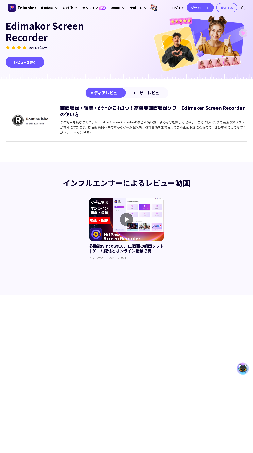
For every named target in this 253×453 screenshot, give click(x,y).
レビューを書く (25, 62)
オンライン (90, 7)
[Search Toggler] (242, 7)
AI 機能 (68, 7)
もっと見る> (82, 132)
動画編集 (47, 7)
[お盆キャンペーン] (153, 7)
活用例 (115, 7)
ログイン (178, 7)
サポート (136, 7)
